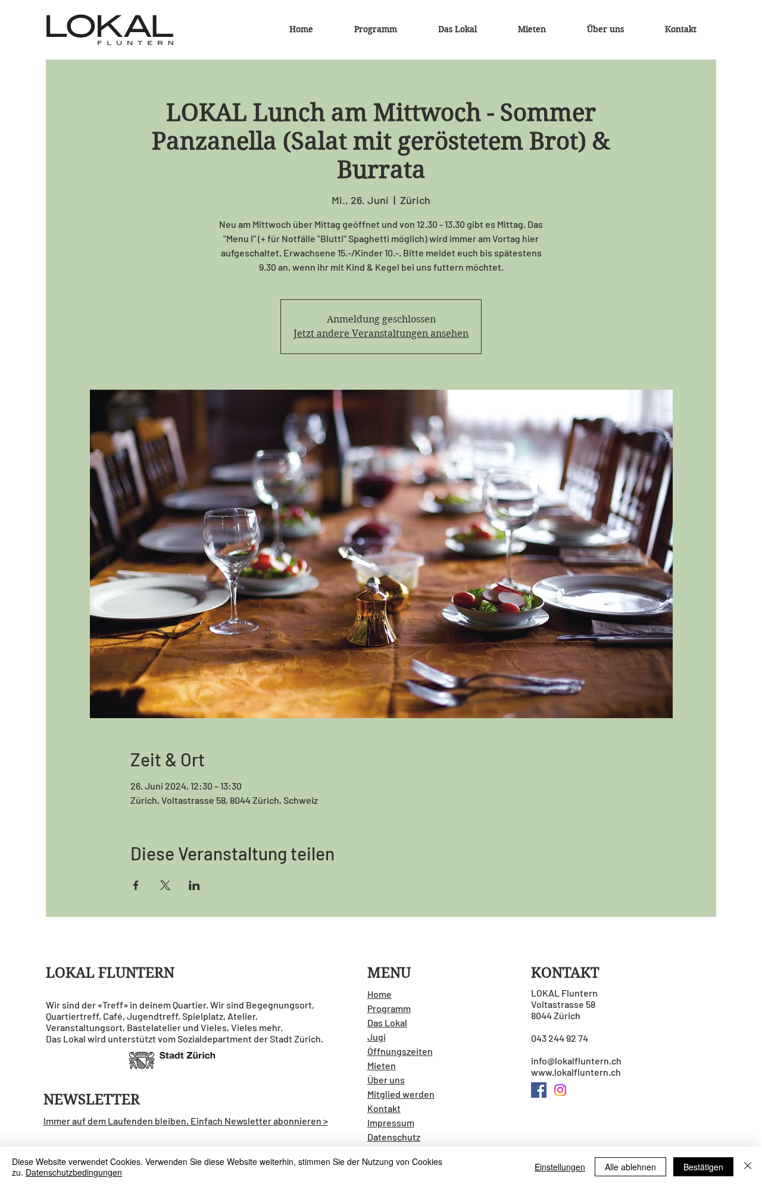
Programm (389, 1008)
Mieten (381, 1065)
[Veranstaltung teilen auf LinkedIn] (194, 885)
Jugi (376, 1036)
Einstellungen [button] (560, 1167)
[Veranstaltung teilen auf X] (165, 885)
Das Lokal (387, 1022)
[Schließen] (748, 1166)
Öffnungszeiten (400, 1051)
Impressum (390, 1122)
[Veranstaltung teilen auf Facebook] (136, 885)
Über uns (386, 1079)
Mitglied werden (401, 1094)
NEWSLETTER (91, 1099)
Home (379, 994)
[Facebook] (538, 1090)
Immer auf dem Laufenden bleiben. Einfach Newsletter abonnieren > (185, 1120)
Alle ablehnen (630, 1167)
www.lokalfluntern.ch (576, 1072)
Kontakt (384, 1108)
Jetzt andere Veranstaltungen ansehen (381, 333)
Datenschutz (393, 1136)
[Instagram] (560, 1090)
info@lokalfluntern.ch (576, 1060)
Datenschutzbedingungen (74, 1172)
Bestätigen (703, 1167)
